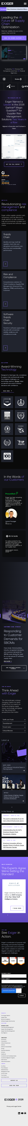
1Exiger (17, 381)
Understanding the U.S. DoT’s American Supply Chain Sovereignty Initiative (12, 832)
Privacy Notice (17, 986)
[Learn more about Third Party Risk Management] (5, 264)
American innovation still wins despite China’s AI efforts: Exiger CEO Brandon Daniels (13, 845)
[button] (25, 4)
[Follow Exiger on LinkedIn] (19, 1113)
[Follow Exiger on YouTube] (22, 1113)
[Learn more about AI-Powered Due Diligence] (5, 348)
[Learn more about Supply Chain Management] (5, 304)
